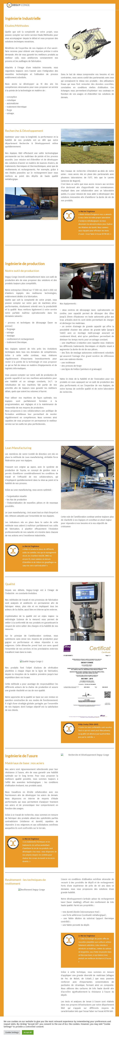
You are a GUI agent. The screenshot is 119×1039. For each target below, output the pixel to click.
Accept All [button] (28, 1032)
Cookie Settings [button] (12, 1032)
